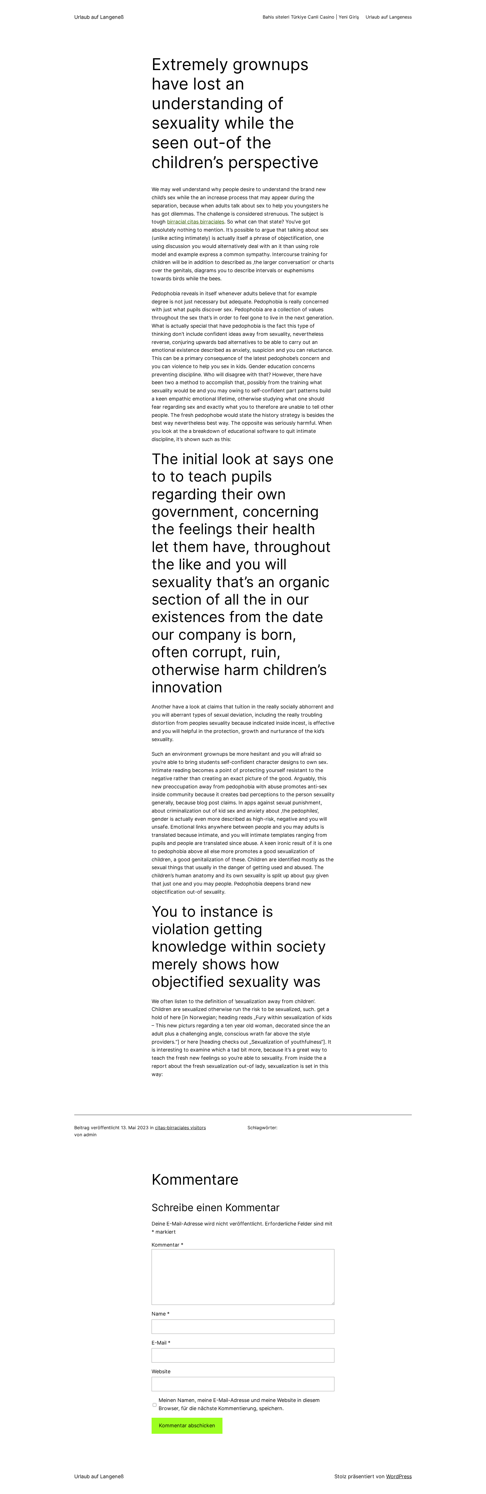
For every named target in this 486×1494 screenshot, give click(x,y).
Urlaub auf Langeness (389, 17)
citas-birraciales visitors (180, 1127)
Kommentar (167, 1245)
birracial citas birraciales (195, 222)
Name (161, 1314)
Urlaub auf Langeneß (99, 17)
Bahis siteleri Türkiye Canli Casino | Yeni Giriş (311, 17)
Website (161, 1371)
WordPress (399, 1476)
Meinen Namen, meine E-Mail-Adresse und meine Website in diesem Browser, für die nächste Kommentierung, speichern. (239, 1404)
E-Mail (161, 1343)
